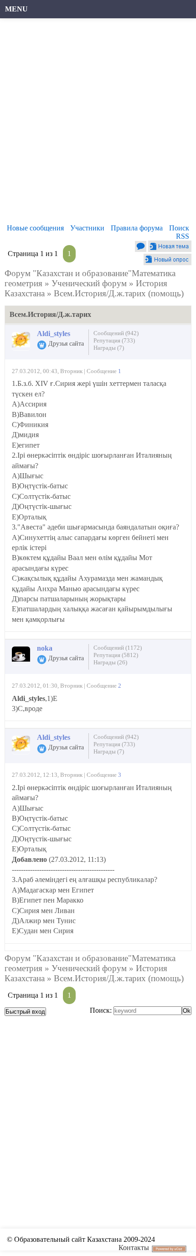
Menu (16, 9)
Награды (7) (108, 347)
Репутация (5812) (115, 655)
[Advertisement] (98, 123)
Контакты (134, 1247)
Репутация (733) (114, 340)
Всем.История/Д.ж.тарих (100, 293)
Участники (87, 228)
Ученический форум (89, 283)
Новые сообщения (35, 228)
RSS (182, 236)
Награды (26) (110, 662)
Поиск (179, 228)
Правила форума (137, 228)
